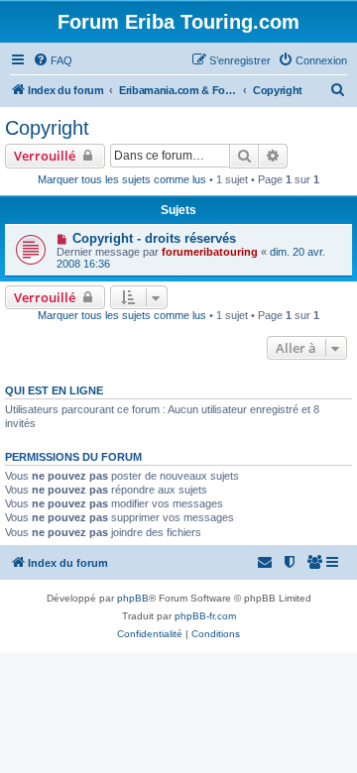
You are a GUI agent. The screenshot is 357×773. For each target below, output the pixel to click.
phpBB (133, 598)
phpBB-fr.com (205, 615)
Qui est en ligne (54, 390)
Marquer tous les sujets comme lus (122, 179)
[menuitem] (52, 60)
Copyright (47, 128)
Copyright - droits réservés (154, 238)
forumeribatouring (210, 252)
